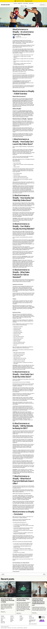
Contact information (20, 627)
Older (44, 574)
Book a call (3, 622)
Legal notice (25, 627)
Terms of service (14, 627)
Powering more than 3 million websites (20, 100)
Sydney (11, 619)
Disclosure (3, 621)
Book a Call (42, 4)
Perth (11, 621)
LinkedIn (21, 619)
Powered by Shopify (4, 627)
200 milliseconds (30, 234)
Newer (3, 574)
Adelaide (11, 620)
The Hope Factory (6, 626)
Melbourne (12, 617)
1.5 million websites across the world (24, 110)
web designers (17, 80)
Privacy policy (9, 627)
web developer (24, 256)
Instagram (21, 617)
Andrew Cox (19, 36)
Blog (1, 620)
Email (21, 620)
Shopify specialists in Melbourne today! (26, 569)
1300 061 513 (31, 617)
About (2, 619)
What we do (3, 617)
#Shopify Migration (16, 571)
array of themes (31, 239)
